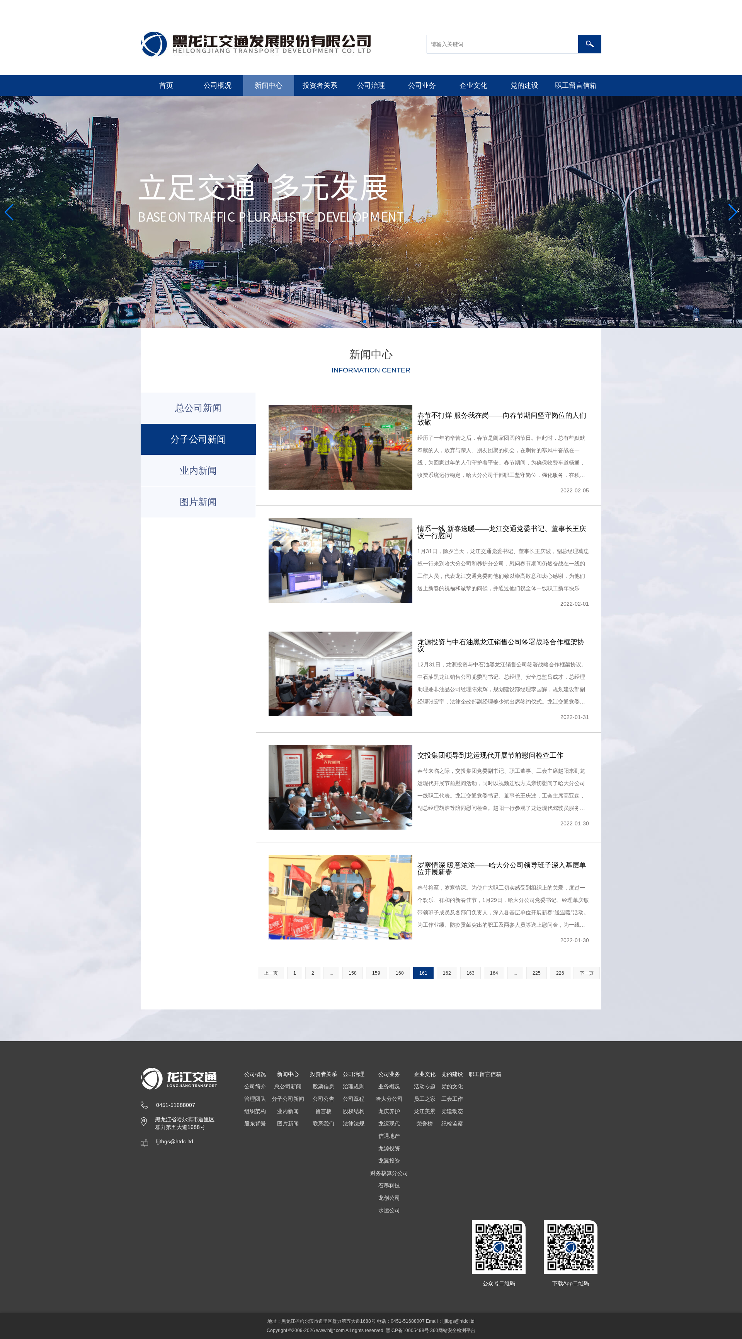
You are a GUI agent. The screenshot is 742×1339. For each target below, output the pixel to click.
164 (494, 973)
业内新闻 (198, 470)
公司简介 (255, 1086)
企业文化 (473, 85)
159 (376, 973)
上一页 (271, 973)
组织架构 (255, 1111)
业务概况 (389, 1086)
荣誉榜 (425, 1123)
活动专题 (425, 1086)
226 (560, 973)
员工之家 (425, 1099)
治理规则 (353, 1086)
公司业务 (422, 85)
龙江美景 (425, 1111)
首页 (166, 85)
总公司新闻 (198, 408)
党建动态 (452, 1111)
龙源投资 (389, 1148)
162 (447, 973)
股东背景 (255, 1123)
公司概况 (217, 85)
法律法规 (353, 1123)
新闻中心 (269, 85)
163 (470, 973)
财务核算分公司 (389, 1173)
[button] (364, 321)
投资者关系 (320, 85)
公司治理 (371, 85)
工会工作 (452, 1099)
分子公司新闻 (288, 1099)
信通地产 (389, 1136)
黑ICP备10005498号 (407, 1330)
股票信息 (323, 1086)
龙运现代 (389, 1123)
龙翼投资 (389, 1161)
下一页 (587, 973)
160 (400, 973)
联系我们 (323, 1123)
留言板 (323, 1111)
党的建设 (524, 85)
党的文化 (452, 1086)
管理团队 (255, 1099)
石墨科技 (389, 1185)
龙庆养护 (389, 1111)
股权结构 (353, 1111)
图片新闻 (198, 502)
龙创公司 (389, 1198)
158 (353, 973)
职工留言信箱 (576, 85)
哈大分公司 (389, 1099)
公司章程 (353, 1099)
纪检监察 (452, 1123)
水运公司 (389, 1210)
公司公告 (323, 1099)
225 (537, 973)
